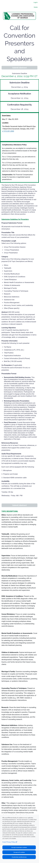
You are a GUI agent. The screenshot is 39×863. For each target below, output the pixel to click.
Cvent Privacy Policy (9, 842)
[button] (19, 67)
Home (36, 7)
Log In (36, 2)
